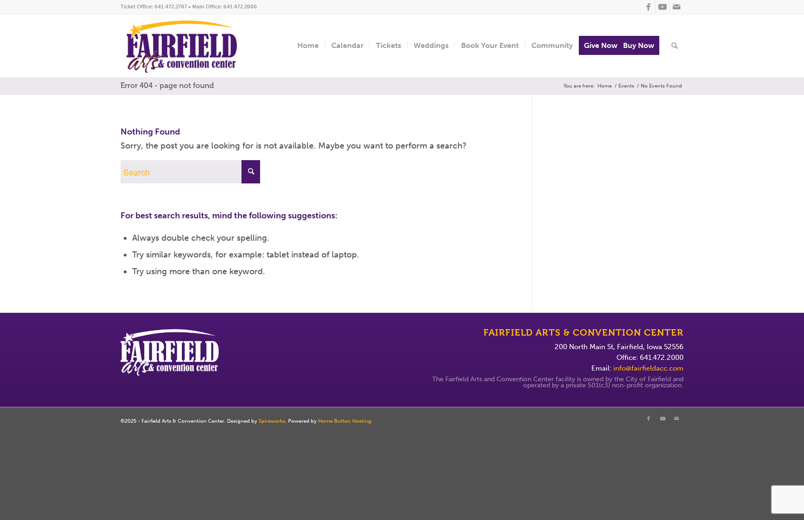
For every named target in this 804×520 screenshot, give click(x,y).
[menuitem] (308, 45)
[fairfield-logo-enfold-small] (189, 45)
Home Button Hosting (344, 421)
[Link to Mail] (676, 7)
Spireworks (272, 421)
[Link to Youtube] (662, 7)
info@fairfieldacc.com (648, 368)
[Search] (674, 45)
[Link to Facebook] (648, 7)
